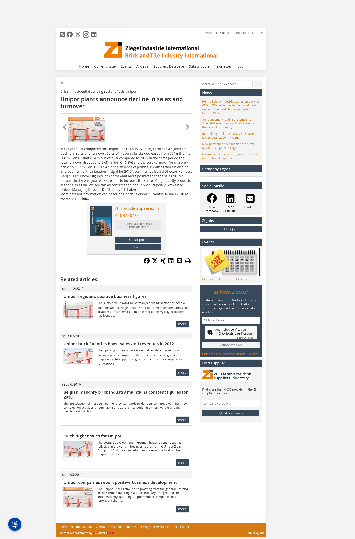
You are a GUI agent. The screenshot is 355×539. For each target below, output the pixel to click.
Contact (225, 33)
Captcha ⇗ (246, 338)
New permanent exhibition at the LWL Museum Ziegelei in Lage (228, 146)
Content (138, 247)
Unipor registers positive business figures (105, 296)
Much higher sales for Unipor (92, 436)
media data (241, 33)
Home (84, 66)
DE (254, 33)
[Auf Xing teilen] (163, 262)
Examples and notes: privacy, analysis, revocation (230, 353)
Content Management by (75, 533)
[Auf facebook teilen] (147, 262)
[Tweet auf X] (155, 262)
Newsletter (209, 33)
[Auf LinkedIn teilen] (171, 262)
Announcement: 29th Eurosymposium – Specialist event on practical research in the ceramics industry (229, 123)
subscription (137, 240)
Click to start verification (235, 333)
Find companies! (232, 413)
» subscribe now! (231, 345)
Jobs (239, 66)
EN (261, 33)
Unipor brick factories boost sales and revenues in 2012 (118, 343)
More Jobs (231, 229)
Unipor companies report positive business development (120, 482)
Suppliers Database (168, 66)
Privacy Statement (151, 527)
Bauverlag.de (255, 533)
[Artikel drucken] (188, 261)
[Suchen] (258, 84)
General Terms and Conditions (116, 527)
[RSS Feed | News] (62, 34)
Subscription (199, 66)
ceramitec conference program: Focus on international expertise (230, 156)
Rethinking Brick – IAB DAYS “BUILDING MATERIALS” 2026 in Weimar (228, 135)
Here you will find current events (224, 279)
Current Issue (105, 66)
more (182, 324)
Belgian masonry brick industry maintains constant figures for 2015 (125, 394)
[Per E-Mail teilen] (179, 261)
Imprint (172, 527)
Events (126, 66)
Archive (142, 66)
